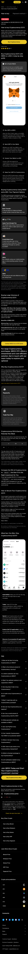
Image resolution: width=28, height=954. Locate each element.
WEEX (2, 7)
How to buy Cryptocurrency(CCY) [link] (9, 8)
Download (17, 2)
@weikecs (14, 939)
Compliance (5, 928)
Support (4, 934)
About (4, 925)
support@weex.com (14, 949)
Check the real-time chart (14, 813)
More (3, 931)
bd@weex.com (16, 945)
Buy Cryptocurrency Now (14, 777)
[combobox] (6, 472)
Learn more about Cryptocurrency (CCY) (10, 383)
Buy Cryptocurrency (14, 42)
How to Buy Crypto (11, 7)
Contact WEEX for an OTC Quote (14, 343)
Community (5, 913)
